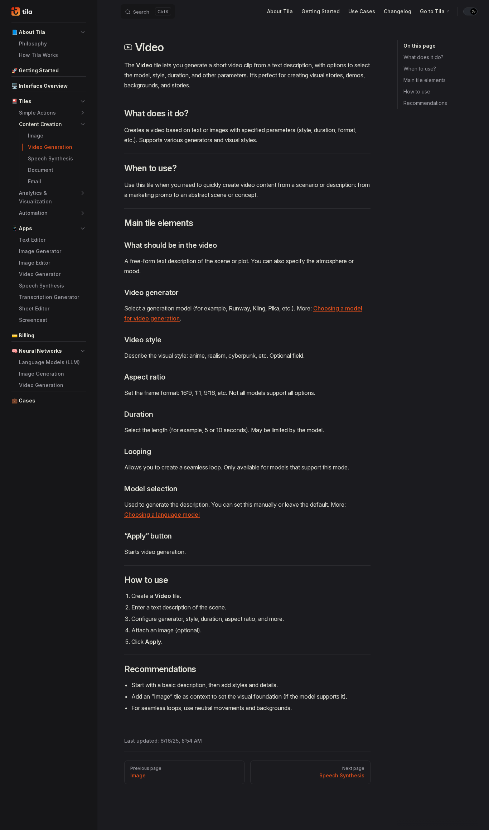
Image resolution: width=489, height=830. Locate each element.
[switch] (470, 11)
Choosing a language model (162, 514)
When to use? (419, 69)
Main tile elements (424, 80)
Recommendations (425, 103)
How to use (416, 91)
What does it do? (423, 57)
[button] (82, 32)
